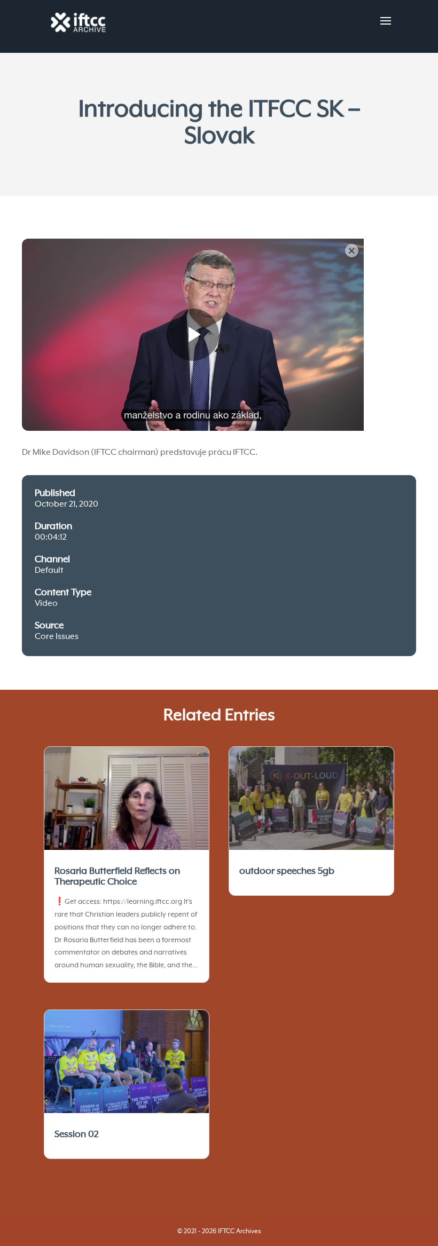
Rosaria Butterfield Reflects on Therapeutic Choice (117, 876)
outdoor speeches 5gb (286, 871)
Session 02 (76, 1134)
